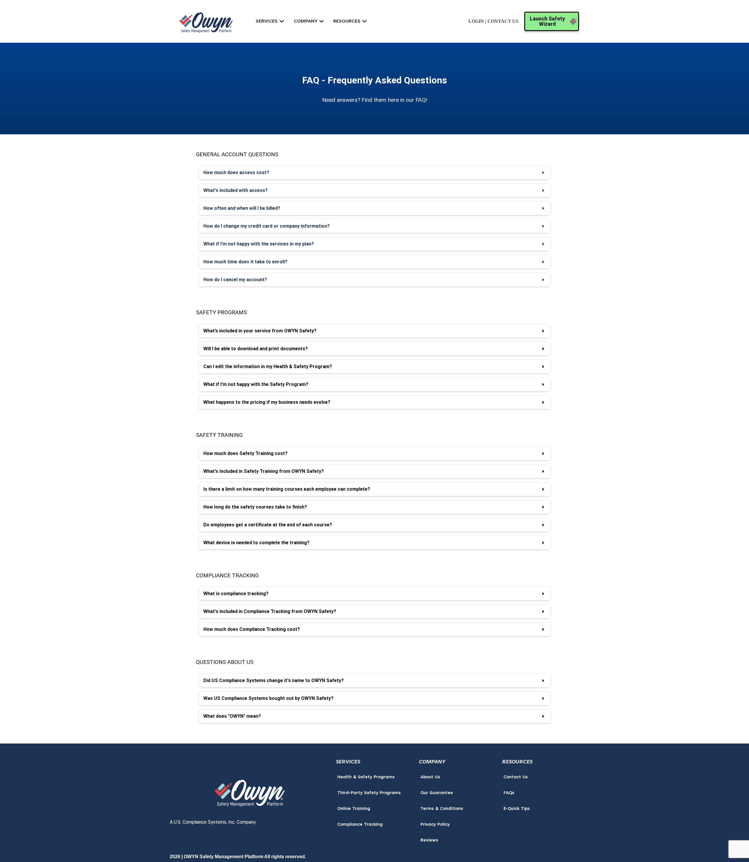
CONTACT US (502, 21)
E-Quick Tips (517, 809)
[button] (374, 172)
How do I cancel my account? (235, 279)
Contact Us (516, 777)
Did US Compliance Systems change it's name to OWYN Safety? (273, 680)
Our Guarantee (436, 793)
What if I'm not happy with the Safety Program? (255, 384)
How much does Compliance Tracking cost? (251, 629)
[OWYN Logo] (250, 791)
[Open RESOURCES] (364, 21)
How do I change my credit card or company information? (266, 226)
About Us (430, 777)
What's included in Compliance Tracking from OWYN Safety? (269, 611)
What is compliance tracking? (236, 593)
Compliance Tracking (360, 824)
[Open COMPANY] (321, 21)
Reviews (429, 840)
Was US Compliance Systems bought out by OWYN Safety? (268, 698)
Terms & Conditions (441, 809)
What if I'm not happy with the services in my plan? (258, 244)
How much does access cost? (236, 172)
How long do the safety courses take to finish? (255, 507)
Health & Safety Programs (366, 777)
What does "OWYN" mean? (232, 716)
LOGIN (476, 21)
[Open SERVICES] (281, 21)
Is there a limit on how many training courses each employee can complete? (286, 489)
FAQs (509, 793)
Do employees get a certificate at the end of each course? (267, 525)
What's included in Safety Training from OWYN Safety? (263, 471)
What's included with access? (235, 190)
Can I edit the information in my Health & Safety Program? (267, 366)
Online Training (353, 809)
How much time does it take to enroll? (245, 262)
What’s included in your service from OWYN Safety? (260, 331)
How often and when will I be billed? (241, 208)
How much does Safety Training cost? (245, 453)
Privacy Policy (435, 824)
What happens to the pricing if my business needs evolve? (266, 402)
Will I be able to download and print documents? (255, 348)
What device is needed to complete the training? (256, 542)
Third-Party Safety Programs (369, 793)
